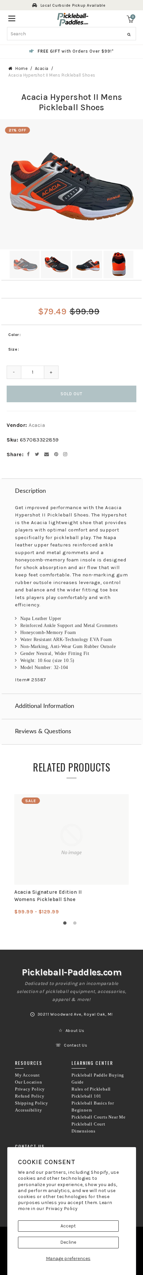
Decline (68, 1242)
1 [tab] (66, 924)
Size (12, 349)
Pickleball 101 (86, 1096)
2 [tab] (76, 924)
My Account (27, 1075)
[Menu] (12, 17)
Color (13, 334)
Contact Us (75, 1045)
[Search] (128, 35)
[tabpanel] (71, 855)
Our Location (28, 1082)
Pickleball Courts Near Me (99, 1117)
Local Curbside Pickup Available (73, 5)
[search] (71, 33)
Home (21, 68)
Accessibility (28, 1110)
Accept (68, 1226)
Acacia (42, 68)
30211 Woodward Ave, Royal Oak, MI (75, 1014)
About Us (75, 1030)
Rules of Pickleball (91, 1089)
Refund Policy (29, 1096)
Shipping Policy (31, 1103)
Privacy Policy (62, 1208)
